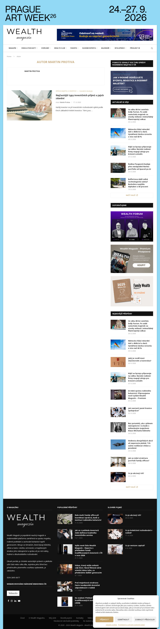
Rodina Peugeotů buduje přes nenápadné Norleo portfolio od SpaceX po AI (139, 166)
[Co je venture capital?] (115, 549)
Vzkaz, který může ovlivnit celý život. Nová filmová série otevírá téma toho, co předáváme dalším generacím (88, 569)
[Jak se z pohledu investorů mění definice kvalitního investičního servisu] (64, 534)
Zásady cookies (111, 625)
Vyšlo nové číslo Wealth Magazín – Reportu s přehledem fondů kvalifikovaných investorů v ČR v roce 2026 (88, 550)
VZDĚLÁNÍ (45, 48)
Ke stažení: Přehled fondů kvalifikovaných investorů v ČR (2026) (88, 600)
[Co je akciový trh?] (118, 477)
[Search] (152, 48)
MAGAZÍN (12, 48)
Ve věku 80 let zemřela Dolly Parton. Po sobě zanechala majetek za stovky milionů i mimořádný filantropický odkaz (140, 114)
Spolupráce (120, 48)
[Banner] (132, 291)
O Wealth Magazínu (37, 618)
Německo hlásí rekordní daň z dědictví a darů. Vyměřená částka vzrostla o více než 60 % (140, 133)
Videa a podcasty (28, 48)
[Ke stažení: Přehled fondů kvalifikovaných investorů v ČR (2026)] (64, 602)
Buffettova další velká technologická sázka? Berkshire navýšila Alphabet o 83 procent (138, 183)
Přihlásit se (135, 48)
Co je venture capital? (135, 545)
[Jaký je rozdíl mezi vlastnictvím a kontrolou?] (118, 362)
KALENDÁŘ (105, 48)
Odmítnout (123, 619)
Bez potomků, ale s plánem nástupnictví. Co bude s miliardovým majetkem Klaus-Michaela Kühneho (140, 427)
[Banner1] (132, 83)
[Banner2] (132, 259)
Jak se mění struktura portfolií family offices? (138, 459)
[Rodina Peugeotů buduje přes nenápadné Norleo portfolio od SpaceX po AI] (118, 168)
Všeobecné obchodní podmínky (66, 621)
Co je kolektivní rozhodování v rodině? (138, 531)
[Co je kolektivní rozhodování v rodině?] (115, 534)
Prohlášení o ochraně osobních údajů (131, 625)
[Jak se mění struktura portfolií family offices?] (118, 462)
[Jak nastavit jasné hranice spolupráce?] (118, 412)
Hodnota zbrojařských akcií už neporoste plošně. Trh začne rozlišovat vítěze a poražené (140, 444)
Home (9, 56)
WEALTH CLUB (59, 48)
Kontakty (79, 618)
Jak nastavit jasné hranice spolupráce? (140, 409)
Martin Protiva (32, 71)
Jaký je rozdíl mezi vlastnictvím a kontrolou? (139, 359)
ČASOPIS (73, 48)
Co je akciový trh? (136, 473)
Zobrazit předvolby (145, 619)
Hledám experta (89, 48)
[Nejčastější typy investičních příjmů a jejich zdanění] (29, 105)
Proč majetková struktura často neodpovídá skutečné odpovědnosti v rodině (87, 585)
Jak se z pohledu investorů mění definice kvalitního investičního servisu (87, 532)
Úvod (22, 618)
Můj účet (52, 618)
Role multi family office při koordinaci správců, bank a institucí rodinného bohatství (88, 517)
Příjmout (104, 619)
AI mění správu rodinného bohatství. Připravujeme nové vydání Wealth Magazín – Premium (139, 394)
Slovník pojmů (66, 618)
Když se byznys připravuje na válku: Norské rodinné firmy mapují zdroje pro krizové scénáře (139, 150)
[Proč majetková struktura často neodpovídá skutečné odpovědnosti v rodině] (64, 586)
